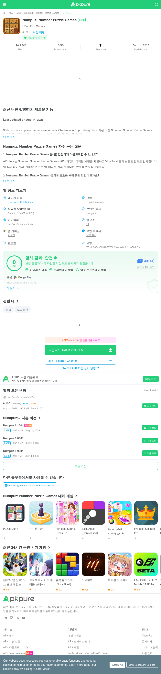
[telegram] (5, 618)
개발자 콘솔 (74, 635)
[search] (156, 4)
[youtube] (23, 618)
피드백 (12, 243)
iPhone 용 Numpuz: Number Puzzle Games (31, 485)
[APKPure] (80, 4)
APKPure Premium (14, 653)
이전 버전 (39, 32)
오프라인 (22, 309)
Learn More (41, 669)
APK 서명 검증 (11, 641)
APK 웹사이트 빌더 (79, 641)
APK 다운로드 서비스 (15, 647)
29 (87, 224)
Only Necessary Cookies (142, 664)
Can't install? (151, 390)
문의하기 (147, 641)
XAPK (82, 19)
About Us (147, 635)
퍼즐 (18, 12)
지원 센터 (147, 653)
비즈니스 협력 (150, 647)
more (101, 202)
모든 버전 (80, 466)
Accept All (117, 664)
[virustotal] (55, 257)
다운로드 (150, 379)
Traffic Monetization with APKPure (87, 653)
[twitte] (17, 618)
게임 (11, 12)
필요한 (11, 235)
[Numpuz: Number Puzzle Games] (11, 25)
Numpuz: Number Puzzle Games (41, 12)
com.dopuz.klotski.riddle (21, 202)
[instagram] (11, 618)
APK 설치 (8, 635)
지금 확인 (91, 235)
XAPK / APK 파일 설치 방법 (79, 368)
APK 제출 (73, 647)
